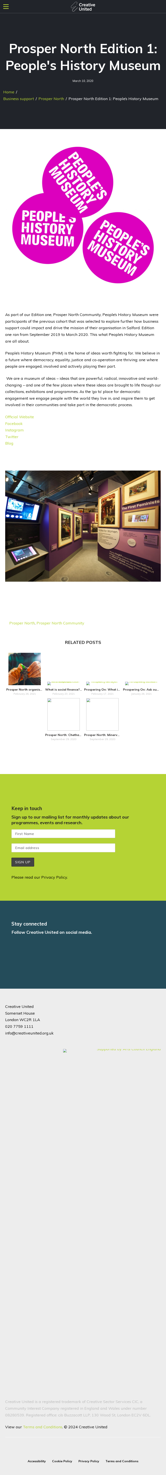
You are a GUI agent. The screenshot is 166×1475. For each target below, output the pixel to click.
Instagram (14, 430)
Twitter (11, 436)
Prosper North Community (60, 623)
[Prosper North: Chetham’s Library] (63, 714)
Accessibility (37, 1461)
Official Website (19, 416)
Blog (9, 443)
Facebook (14, 423)
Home (8, 91)
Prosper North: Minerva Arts (105, 735)
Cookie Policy (62, 1461)
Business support (18, 98)
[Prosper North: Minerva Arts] (102, 714)
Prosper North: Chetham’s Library (70, 735)
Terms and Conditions (42, 1426)
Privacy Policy (54, 877)
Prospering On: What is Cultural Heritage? (116, 689)
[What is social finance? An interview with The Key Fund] (63, 683)
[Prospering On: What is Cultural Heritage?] (102, 683)
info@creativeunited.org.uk (29, 1033)
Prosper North (51, 98)
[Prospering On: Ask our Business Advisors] (141, 683)
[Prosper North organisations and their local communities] (24, 669)
